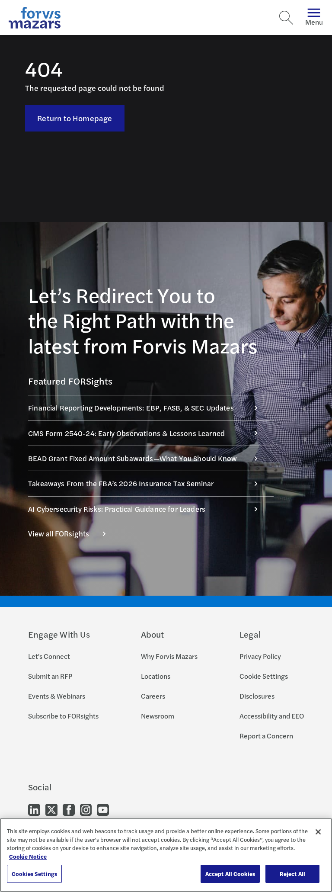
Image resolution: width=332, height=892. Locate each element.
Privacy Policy (260, 656)
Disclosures (257, 696)
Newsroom (157, 716)
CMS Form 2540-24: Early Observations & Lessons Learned (126, 433)
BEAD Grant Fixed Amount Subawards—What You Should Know (132, 458)
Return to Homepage (74, 117)
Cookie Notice (28, 856)
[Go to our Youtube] (103, 808)
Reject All (292, 874)
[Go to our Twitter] (51, 808)
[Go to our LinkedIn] (34, 808)
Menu (314, 22)
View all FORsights (58, 533)
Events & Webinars (56, 696)
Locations (155, 676)
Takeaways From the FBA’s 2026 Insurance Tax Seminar (121, 483)
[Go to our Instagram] (86, 808)
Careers (153, 696)
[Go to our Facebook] (69, 808)
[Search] (286, 17)
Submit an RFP (50, 676)
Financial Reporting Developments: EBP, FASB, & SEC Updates (131, 407)
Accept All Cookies (230, 874)
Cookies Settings (34, 874)
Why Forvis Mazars (169, 656)
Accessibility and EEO (271, 716)
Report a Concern (266, 736)
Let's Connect (49, 656)
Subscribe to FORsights (63, 716)
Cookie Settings (263, 676)
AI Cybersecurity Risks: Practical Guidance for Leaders (116, 509)
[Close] (318, 831)
